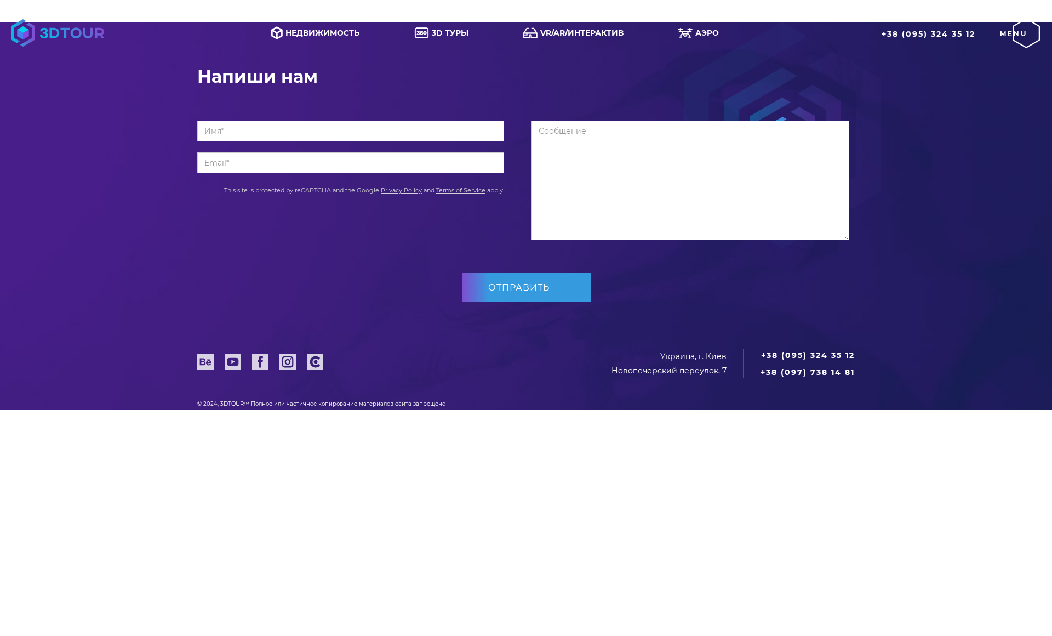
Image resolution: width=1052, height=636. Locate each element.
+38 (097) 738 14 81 (808, 372)
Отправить (519, 287)
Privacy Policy (401, 190)
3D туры (450, 33)
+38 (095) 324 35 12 (928, 34)
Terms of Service (460, 190)
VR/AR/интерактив (582, 33)
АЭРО (707, 33)
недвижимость (322, 33)
